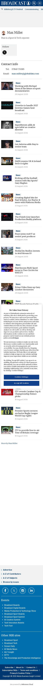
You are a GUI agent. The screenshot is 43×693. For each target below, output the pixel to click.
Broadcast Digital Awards (14, 608)
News (18, 83)
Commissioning (32, 9)
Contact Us (30, 667)
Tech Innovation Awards (14, 623)
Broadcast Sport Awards (14, 614)
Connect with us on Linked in (31, 590)
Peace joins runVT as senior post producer (25, 235)
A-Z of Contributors (12, 574)
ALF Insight (9, 652)
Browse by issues (11, 582)
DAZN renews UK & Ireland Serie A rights (28, 162)
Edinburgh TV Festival (13, 9)
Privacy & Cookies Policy (20, 673)
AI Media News (10, 649)
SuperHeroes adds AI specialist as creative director (25, 127)
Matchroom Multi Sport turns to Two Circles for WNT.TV (26, 270)
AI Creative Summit (12, 620)
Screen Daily (9, 646)
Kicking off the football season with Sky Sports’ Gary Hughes (26, 180)
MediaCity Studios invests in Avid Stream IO (27, 252)
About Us (20, 667)
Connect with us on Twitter (14, 590)
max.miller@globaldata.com (25, 73)
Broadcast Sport (11, 640)
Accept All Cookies (21, 383)
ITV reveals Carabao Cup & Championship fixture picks (27, 394)
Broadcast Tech (10, 643)
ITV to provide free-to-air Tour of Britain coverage (27, 431)
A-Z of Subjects (10, 578)
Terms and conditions (29, 670)
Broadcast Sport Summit (14, 617)
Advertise (7, 570)
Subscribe (9, 667)
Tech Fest (8, 626)
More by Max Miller (9, 443)
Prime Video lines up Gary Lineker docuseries (27, 288)
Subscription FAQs (9, 670)
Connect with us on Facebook (5, 590)
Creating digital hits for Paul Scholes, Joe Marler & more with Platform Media (27, 200)
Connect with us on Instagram (23, 590)
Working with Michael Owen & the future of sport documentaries (27, 88)
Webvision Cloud (27, 684)
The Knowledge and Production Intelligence (22, 658)
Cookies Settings (21, 377)
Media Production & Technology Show (20, 611)
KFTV (6, 655)
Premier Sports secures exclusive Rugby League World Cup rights (26, 413)
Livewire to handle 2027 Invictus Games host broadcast (26, 108)
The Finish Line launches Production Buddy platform (28, 218)
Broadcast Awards (12, 605)
